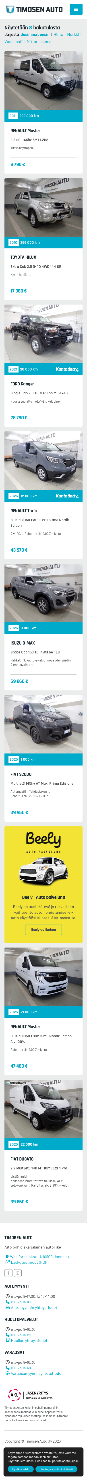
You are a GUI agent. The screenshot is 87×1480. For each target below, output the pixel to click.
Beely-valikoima (43, 929)
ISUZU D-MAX (22, 643)
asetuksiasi (70, 1461)
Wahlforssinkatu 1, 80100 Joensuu (39, 1256)
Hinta (58, 34)
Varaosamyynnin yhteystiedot (37, 1373)
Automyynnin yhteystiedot (34, 1307)
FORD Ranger (22, 384)
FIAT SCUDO (20, 774)
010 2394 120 (22, 1334)
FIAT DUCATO (22, 1159)
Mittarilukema (39, 41)
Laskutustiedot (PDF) (29, 1262)
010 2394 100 (22, 1301)
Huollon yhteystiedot (29, 1340)
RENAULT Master (25, 131)
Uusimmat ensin (35, 34)
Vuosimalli (13, 41)
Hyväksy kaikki (20, 1469)
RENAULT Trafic (23, 511)
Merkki (73, 34)
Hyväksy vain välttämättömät (56, 1469)
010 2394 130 (21, 1367)
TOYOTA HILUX (23, 257)
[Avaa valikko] (76, 9)
